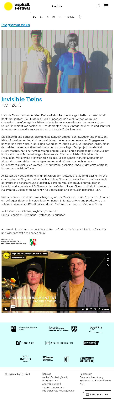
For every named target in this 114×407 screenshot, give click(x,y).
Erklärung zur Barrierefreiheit (95, 380)
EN (41, 17)
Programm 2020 (15, 25)
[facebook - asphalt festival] (47, 17)
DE (34, 17)
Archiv (57, 6)
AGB (82, 384)
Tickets (69, 17)
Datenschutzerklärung (92, 377)
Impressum (86, 374)
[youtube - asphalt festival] (60, 17)
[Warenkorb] (98, 6)
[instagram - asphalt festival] (53, 17)
